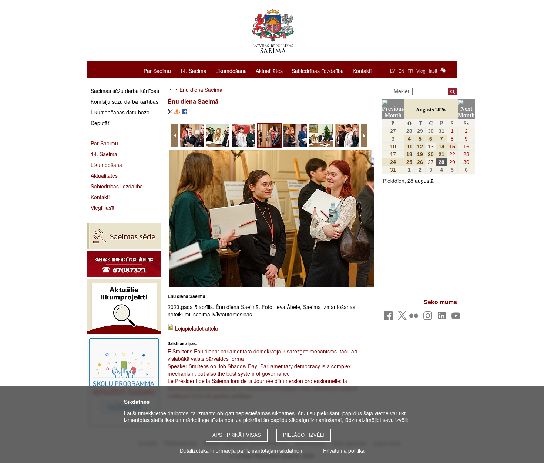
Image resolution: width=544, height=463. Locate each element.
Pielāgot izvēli (303, 435)
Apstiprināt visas (236, 435)
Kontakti (362, 70)
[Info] (124, 264)
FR (410, 70)
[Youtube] (457, 317)
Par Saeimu (157, 70)
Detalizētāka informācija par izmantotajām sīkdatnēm (242, 450)
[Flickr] (415, 317)
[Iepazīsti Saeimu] (124, 382)
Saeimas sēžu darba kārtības (125, 90)
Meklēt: (403, 91)
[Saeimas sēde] (124, 236)
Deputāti (100, 123)
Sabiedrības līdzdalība (318, 70)
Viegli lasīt (426, 70)
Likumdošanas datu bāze (120, 112)
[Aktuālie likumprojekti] (124, 306)
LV (392, 70)
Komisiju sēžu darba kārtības (124, 101)
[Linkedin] (443, 317)
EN (401, 70)
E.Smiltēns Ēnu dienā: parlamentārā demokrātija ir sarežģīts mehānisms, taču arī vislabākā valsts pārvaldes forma (262, 355)
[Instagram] (429, 317)
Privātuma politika (344, 450)
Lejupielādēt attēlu (196, 328)
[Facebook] (389, 317)
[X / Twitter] (402, 317)
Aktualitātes (269, 70)
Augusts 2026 (431, 109)
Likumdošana (231, 70)
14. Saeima (193, 70)
